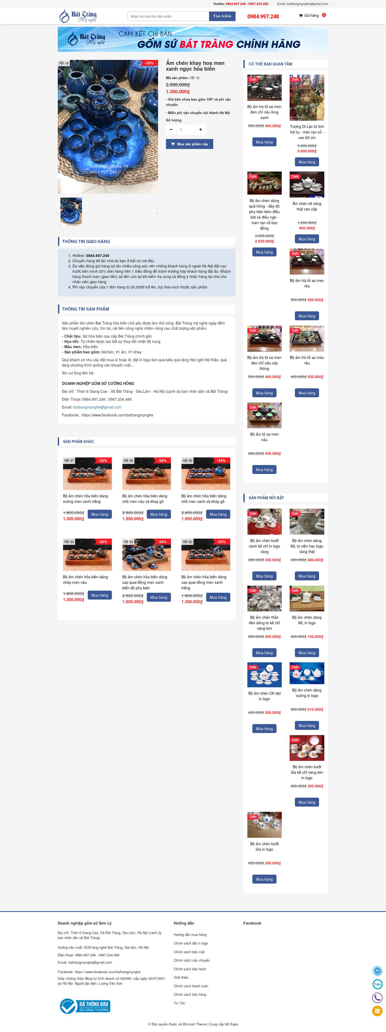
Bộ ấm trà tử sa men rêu (307, 283)
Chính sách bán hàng (190, 994)
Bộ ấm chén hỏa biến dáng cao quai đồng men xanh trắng (203, 582)
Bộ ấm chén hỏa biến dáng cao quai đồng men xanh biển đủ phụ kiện (144, 582)
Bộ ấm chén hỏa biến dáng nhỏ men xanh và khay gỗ (203, 498)
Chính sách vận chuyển (192, 960)
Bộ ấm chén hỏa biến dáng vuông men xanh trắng (85, 498)
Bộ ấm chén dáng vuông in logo (307, 692)
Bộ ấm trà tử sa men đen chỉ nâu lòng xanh (264, 112)
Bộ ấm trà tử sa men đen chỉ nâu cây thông (264, 363)
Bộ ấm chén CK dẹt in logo (264, 695)
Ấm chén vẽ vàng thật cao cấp (307, 206)
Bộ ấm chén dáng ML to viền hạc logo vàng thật (307, 546)
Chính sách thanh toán (191, 985)
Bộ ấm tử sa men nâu (264, 436)
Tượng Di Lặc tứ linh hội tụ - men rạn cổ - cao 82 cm (307, 132)
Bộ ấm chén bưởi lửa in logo (264, 846)
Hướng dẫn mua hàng (190, 934)
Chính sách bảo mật (189, 951)
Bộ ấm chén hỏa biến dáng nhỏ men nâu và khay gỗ (144, 498)
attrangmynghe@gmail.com (98, 407)
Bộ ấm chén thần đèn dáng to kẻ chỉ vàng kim (264, 623)
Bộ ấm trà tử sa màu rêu (307, 360)
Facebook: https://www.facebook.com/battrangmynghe (99, 971)
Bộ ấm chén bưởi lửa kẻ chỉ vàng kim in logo (307, 772)
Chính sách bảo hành (190, 968)
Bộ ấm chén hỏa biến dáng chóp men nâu (85, 579)
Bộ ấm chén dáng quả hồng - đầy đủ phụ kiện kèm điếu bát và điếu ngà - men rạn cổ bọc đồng (264, 214)
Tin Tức (179, 1002)
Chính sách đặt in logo (191, 943)
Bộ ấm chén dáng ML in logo (307, 620)
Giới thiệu (181, 977)
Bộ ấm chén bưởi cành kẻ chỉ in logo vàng (264, 546)
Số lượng (173, 120)
